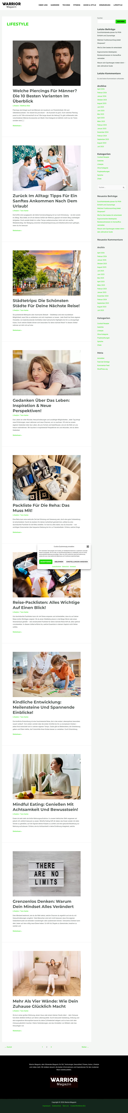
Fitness (76, 5)
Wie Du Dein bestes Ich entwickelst (109, 48)
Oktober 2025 (102, 100)
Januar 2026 (101, 96)
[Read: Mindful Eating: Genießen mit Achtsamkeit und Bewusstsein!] (47, 777)
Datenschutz (65, 566)
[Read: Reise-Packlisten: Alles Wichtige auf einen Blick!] (47, 575)
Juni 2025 (100, 111)
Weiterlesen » (17, 126)
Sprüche (100, 175)
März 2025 (101, 121)
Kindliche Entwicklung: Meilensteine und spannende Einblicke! (43, 707)
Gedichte (100, 161)
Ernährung (104, 5)
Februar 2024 (102, 136)
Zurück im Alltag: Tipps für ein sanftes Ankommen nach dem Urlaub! (45, 201)
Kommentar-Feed (103, 365)
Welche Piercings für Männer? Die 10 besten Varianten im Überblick (45, 96)
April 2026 (100, 89)
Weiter (85, 1047)
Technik (66, 5)
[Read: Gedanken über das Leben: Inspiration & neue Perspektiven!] (47, 373)
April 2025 (100, 118)
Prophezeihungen (103, 171)
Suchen (100, 18)
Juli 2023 (100, 147)
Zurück (8, 1047)
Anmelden (100, 358)
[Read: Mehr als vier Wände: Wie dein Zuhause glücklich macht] (47, 973)
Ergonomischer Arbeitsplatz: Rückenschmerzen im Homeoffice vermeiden (109, 55)
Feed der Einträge (103, 362)
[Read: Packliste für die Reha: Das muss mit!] (47, 478)
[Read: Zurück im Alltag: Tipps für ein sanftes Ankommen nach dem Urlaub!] (47, 168)
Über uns (43, 5)
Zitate (99, 179)
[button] (88, 547)
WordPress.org (102, 369)
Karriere (55, 5)
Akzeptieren (45, 562)
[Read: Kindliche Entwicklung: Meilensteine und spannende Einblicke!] (47, 674)
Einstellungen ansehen (77, 562)
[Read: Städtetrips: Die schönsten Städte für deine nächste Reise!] (47, 273)
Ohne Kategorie (102, 168)
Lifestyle (118, 5)
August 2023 (101, 143)
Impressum (73, 566)
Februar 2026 (102, 93)
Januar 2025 (101, 129)
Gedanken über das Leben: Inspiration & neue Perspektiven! (41, 405)
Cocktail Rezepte (103, 157)
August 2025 (101, 103)
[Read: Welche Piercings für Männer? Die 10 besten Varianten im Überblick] (47, 63)
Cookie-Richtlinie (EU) (78, 1106)
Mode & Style (89, 5)
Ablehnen (58, 562)
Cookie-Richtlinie (56, 566)
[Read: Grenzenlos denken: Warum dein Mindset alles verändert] (47, 874)
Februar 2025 (102, 125)
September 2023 (103, 139)
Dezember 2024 (102, 132)
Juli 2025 (100, 107)
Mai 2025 (100, 114)
